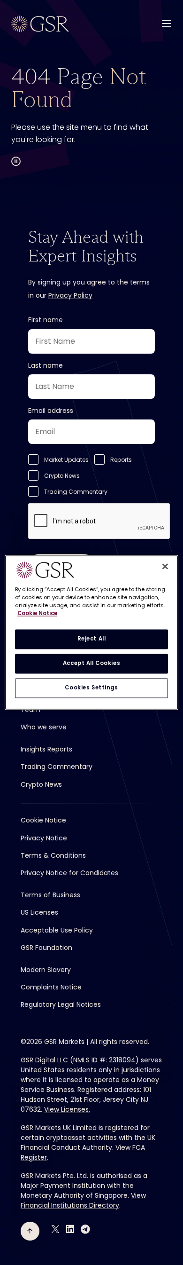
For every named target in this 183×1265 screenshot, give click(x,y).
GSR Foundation (46, 947)
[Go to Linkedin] (70, 1229)
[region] (92, 632)
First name (45, 319)
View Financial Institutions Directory (83, 1200)
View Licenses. (67, 1109)
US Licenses (39, 912)
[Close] (165, 566)
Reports (121, 460)
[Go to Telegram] (85, 1229)
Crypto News (62, 476)
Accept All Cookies (91, 663)
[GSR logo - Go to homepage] (40, 24)
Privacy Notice (44, 838)
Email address (50, 410)
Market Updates (66, 460)
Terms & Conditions (53, 855)
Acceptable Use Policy (57, 930)
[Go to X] (55, 1229)
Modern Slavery (46, 969)
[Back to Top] (30, 1231)
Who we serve (44, 727)
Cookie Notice (43, 820)
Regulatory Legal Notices (61, 1004)
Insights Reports (46, 749)
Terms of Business (50, 895)
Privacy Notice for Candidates (69, 873)
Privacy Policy (70, 295)
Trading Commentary (75, 492)
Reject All (91, 639)
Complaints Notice (51, 987)
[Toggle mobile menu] (166, 23)
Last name (45, 365)
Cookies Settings (91, 688)
